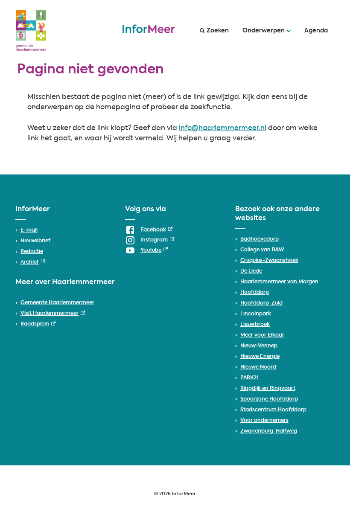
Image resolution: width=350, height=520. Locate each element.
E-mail (29, 230)
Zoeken (218, 31)
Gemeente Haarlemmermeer (57, 302)
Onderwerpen (263, 31)
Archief (32, 262)
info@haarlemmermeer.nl (222, 128)
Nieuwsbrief (35, 241)
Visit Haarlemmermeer (52, 313)
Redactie (31, 251)
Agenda (316, 31)
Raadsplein (37, 324)
